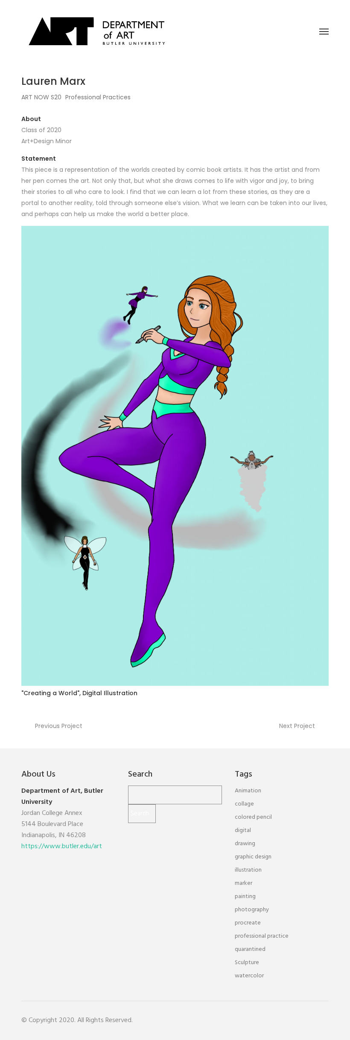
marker (243, 883)
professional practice (262, 936)
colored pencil (253, 817)
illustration (248, 870)
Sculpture (247, 963)
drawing (245, 844)
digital (243, 830)
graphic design (253, 857)
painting (245, 896)
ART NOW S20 (41, 97)
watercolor (249, 976)
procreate (248, 923)
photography (252, 910)
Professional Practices (98, 97)
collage (244, 804)
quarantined (250, 949)
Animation (248, 791)
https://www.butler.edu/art (61, 846)
